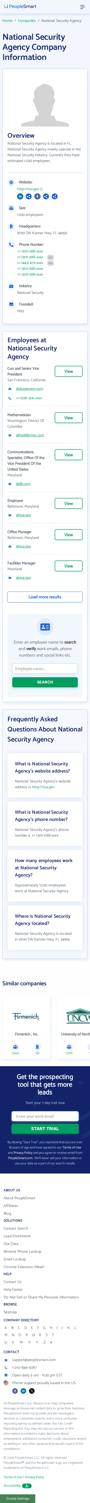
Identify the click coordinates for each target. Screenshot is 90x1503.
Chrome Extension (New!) (24, 1267)
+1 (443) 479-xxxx (30, 263)
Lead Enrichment (17, 1236)
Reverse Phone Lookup (22, 1251)
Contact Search (16, 1228)
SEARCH (45, 682)
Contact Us (13, 1282)
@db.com (23, 484)
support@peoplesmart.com (34, 1360)
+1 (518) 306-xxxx (29, 398)
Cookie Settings (17, 1498)
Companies (27, 21)
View (68, 371)
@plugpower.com (29, 389)
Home (7, 21)
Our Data (11, 1244)
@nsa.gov (23, 515)
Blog (7, 1213)
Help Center (13, 1289)
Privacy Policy (23, 1153)
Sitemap (10, 1312)
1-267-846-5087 (24, 1367)
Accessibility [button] (12, 1486)
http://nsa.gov (28, 189)
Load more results (45, 597)
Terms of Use (71, 1147)
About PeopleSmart (19, 1198)
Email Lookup (15, 1259)
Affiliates (11, 1206)
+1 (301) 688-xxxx (30, 251)
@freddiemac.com (30, 435)
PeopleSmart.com (20, 1158)
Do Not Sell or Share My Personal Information (41, 1297)
